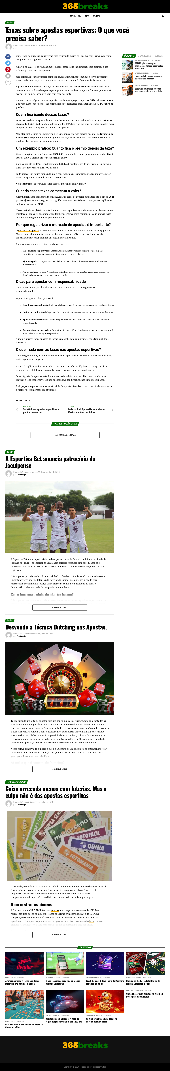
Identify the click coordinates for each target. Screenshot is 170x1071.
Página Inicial (75, 16)
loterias (55, 910)
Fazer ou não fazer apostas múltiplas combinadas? (59, 183)
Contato (96, 16)
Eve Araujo (21, 475)
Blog (87, 16)
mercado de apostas (28, 230)
